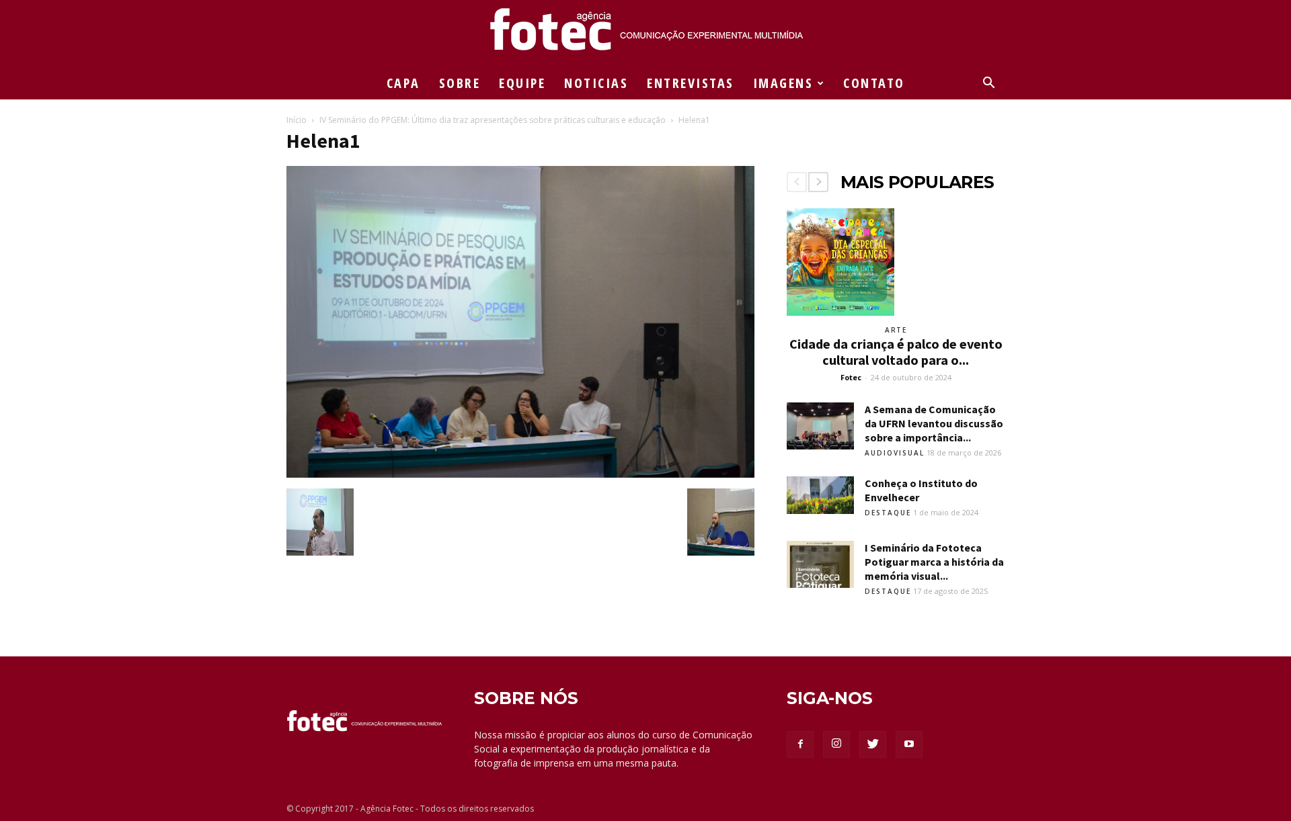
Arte (895, 330)
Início (296, 120)
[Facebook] (800, 744)
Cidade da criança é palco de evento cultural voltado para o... (896, 351)
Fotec (850, 377)
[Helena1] (520, 474)
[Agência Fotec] (645, 34)
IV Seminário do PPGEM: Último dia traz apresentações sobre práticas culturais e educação (492, 120)
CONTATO (874, 83)
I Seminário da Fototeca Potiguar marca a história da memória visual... (934, 561)
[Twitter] (872, 744)
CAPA (403, 83)
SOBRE (460, 83)
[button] (988, 84)
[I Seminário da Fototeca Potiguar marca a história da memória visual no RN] (820, 564)
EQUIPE (522, 83)
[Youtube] (909, 744)
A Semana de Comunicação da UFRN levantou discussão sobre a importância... (934, 423)
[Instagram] (836, 744)
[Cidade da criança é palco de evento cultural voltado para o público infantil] (896, 262)
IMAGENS (783, 83)
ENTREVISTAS (690, 83)
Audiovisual (895, 453)
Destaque (888, 512)
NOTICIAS (596, 83)
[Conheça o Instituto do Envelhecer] (820, 495)
